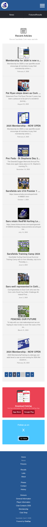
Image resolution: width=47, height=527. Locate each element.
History (23, 489)
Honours (23, 495)
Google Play (29, 412)
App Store (17, 412)
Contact (23, 486)
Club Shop (23, 513)
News (11, 15)
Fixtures (23, 464)
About (23, 477)
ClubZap (28, 521)
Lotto (23, 473)
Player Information (23, 502)
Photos (23, 482)
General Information (23, 499)
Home (23, 457)
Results (23, 470)
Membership (23, 509)
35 (28, 375)
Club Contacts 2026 (23, 506)
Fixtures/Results (35, 15)
